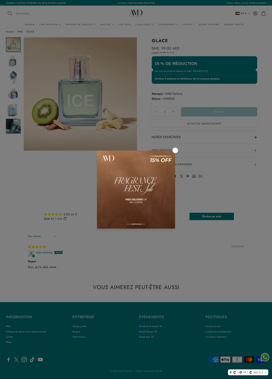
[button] (248, 372)
